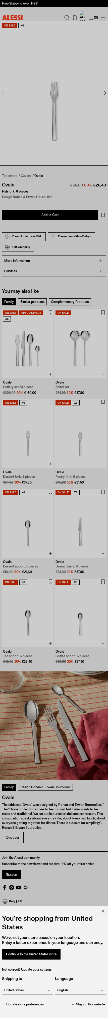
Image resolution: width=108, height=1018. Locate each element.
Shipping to (12, 978)
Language (64, 978)
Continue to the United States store (31, 954)
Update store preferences (25, 1004)
